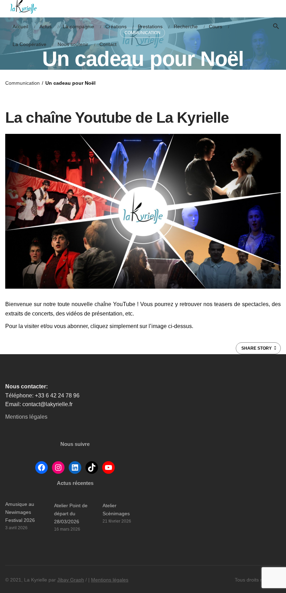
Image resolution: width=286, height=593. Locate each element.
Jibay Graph (70, 580)
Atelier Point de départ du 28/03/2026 (71, 513)
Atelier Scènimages (116, 509)
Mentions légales (26, 417)
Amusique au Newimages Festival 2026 (20, 512)
